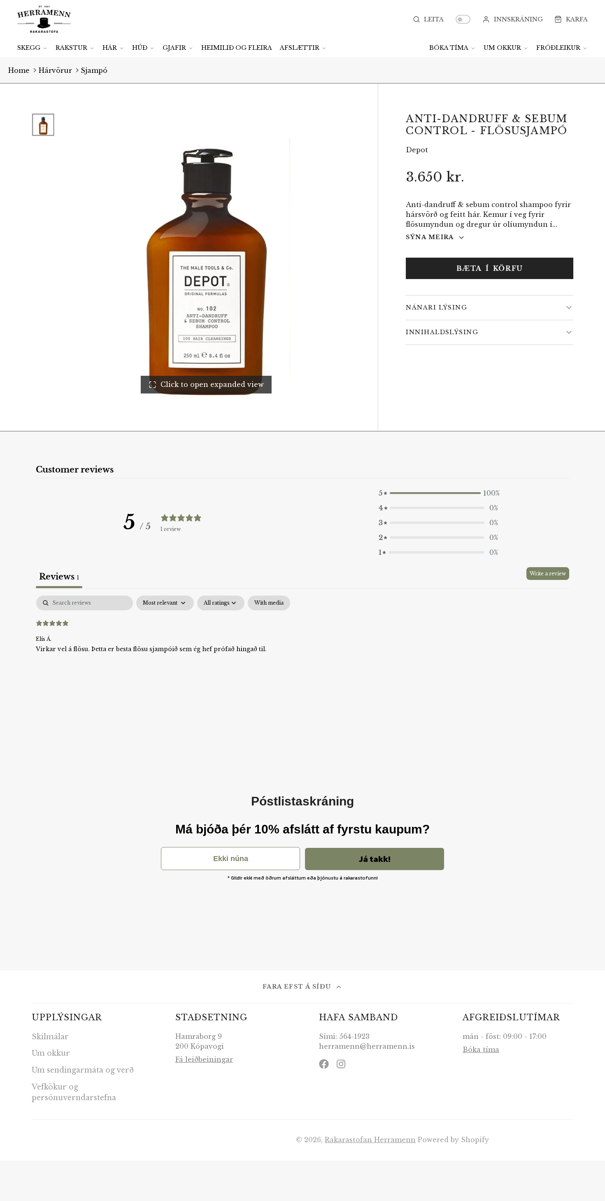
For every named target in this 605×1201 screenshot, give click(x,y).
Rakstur (71, 47)
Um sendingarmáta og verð (83, 1070)
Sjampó (94, 70)
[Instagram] (342, 1064)
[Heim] (44, 19)
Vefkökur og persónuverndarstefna (74, 1092)
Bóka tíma (448, 47)
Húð (139, 47)
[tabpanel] (302, 648)
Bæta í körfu (489, 268)
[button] (438, 493)
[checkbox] (269, 603)
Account (512, 19)
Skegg (28, 47)
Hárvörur (55, 70)
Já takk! (374, 859)
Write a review (548, 573)
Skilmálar (50, 1036)
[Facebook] (324, 1064)
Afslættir (299, 47)
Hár (109, 47)
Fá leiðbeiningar (204, 1059)
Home (19, 70)
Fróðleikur (558, 47)
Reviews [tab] (59, 577)
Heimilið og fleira (236, 47)
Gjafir (174, 47)
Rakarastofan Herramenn (370, 1140)
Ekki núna (230, 858)
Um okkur (502, 47)
